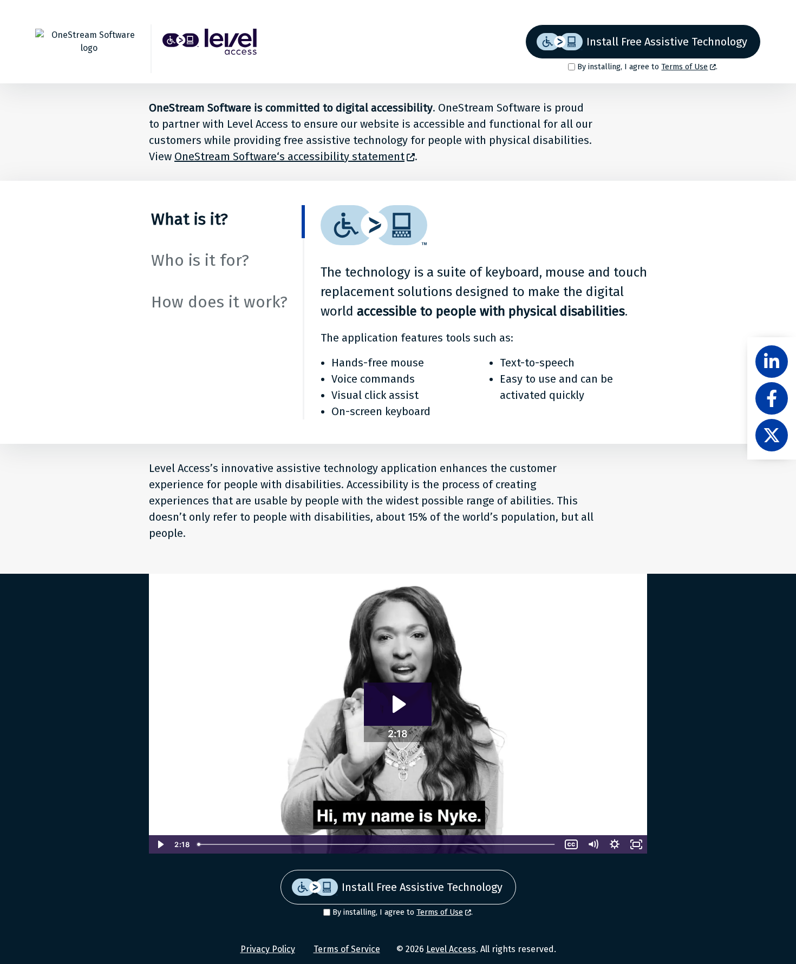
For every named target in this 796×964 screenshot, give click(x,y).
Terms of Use (684, 66)
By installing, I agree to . (647, 66)
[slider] (377, 844)
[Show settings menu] (614, 844)
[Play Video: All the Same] (398, 704)
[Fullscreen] (636, 844)
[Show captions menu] (571, 844)
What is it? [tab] (189, 219)
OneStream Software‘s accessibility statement (289, 156)
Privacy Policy (267, 949)
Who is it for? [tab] (200, 260)
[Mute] (593, 844)
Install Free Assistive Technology (666, 41)
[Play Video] (160, 844)
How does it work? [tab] (219, 302)
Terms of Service (347, 949)
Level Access (451, 949)
